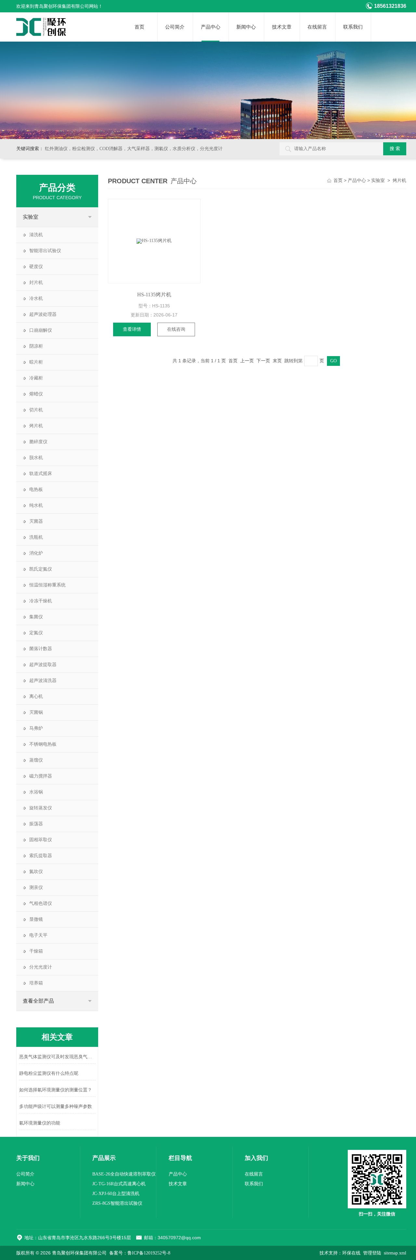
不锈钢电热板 (43, 744)
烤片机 (36, 425)
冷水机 (36, 298)
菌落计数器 (40, 648)
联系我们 (353, 27)
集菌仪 (36, 616)
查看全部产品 (38, 1001)
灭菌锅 (36, 712)
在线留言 (317, 27)
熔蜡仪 (36, 394)
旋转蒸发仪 (40, 807)
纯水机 (36, 505)
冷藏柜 (36, 378)
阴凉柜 (36, 346)
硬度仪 (36, 266)
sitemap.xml (395, 1253)
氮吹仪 (36, 871)
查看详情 (132, 329)
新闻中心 (246, 27)
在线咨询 (176, 329)
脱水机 (36, 457)
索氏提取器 (40, 855)
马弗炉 (36, 728)
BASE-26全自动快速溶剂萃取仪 (124, 1174)
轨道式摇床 (40, 473)
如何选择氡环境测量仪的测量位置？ (55, 1089)
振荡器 (36, 823)
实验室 (30, 217)
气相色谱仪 (40, 903)
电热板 (36, 489)
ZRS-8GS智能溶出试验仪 (117, 1203)
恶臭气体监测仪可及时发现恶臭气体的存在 (57, 1056)
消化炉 (36, 553)
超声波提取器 (43, 664)
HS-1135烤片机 (154, 294)
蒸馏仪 (36, 760)
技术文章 (282, 27)
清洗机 (36, 234)
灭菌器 (36, 521)
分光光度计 (40, 967)
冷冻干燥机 (40, 600)
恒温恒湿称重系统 (47, 585)
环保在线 (351, 1253)
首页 (139, 27)
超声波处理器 (43, 314)
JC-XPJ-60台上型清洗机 (115, 1193)
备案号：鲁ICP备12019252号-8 (139, 1253)
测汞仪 (36, 887)
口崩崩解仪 (40, 330)
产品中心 (210, 27)
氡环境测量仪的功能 (39, 1123)
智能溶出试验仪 (45, 250)
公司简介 (175, 27)
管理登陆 (372, 1253)
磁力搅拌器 (40, 776)
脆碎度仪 (38, 441)
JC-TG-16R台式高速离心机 (119, 1183)
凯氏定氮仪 (40, 569)
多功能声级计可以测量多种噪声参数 (55, 1106)
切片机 (36, 409)
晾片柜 (36, 362)
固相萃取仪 (40, 839)
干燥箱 (36, 951)
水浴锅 (36, 792)
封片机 (36, 282)
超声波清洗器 (43, 680)
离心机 (36, 696)
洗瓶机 (36, 537)
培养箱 (36, 983)
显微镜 (36, 919)
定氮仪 (36, 632)
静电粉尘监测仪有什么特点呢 (48, 1073)
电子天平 (38, 935)
